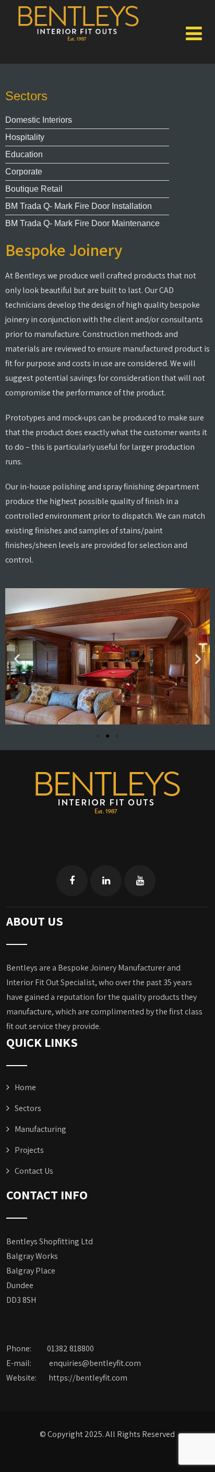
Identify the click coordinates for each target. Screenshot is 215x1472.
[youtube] (140, 880)
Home (25, 1087)
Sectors (28, 1108)
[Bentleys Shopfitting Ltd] (78, 23)
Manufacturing (40, 1129)
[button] (16, 658)
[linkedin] (106, 880)
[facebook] (72, 880)
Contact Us (34, 1170)
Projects (29, 1149)
